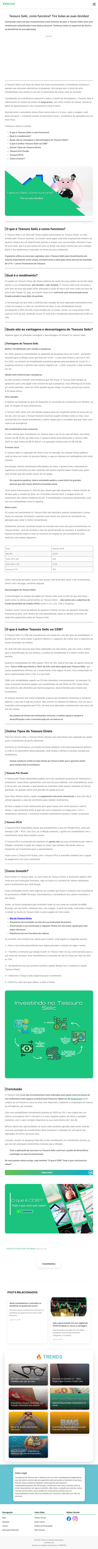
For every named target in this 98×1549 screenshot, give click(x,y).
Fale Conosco (39, 1530)
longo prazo (76, 1099)
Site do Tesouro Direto (21, 918)
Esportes (5, 1522)
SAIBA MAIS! (46, 1172)
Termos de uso (40, 1518)
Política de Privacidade (43, 1526)
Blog (4, 1518)
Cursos (5, 1526)
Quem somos (39, 1522)
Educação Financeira (10, 1530)
